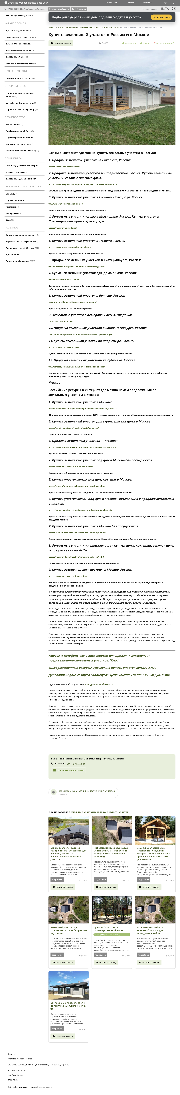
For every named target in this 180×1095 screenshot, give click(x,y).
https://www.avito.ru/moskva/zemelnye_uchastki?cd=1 (76, 556)
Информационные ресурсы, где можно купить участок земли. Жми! (102, 668)
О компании (111, 2)
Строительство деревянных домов (20, 95)
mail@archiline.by (15, 1075)
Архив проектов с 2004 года (22, 248)
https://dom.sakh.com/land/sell (64, 166)
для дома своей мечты (99, 684)
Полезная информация (20, 261)
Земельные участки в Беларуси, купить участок (98, 27)
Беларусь (12, 193)
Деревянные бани (17, 56)
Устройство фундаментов (20, 103)
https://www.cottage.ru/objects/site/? (68, 576)
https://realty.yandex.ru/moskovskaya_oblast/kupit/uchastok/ (80, 510)
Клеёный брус (14, 124)
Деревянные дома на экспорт (22, 178)
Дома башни (13, 254)
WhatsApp (27, 9)
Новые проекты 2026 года (20, 37)
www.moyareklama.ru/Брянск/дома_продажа (72, 302)
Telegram (41, 9)
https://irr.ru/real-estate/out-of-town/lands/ (71, 466)
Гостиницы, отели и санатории (23, 165)
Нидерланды (13, 213)
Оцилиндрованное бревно (20, 137)
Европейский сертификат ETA (22, 241)
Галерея (130, 2)
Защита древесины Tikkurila (22, 150)
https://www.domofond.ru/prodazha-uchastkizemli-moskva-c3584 (82, 447)
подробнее (57, 879)
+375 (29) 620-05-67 (75, 764)
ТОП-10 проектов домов (20, 15)
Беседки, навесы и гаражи (20, 63)
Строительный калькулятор (21, 109)
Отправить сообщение (59, 9)
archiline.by (13, 1079)
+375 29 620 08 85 (14, 9)
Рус (165, 2)
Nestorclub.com (45, 1087)
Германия (12, 206)
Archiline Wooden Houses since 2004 (28, 2)
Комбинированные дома (20, 50)
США (9, 219)
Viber (34, 9)
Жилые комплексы (16, 172)
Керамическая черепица (20, 144)
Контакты (147, 2)
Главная (52, 27)
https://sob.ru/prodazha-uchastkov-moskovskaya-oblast (77, 486)
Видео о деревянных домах (22, 235)
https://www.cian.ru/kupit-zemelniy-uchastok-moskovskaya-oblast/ (82, 408)
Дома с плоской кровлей (20, 43)
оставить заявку (62, 43)
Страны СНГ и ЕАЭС (16, 200)
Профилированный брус (19, 131)
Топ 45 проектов (79, 9)
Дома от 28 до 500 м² (18, 30)
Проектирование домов (20, 78)
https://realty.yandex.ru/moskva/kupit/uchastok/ (73, 428)
